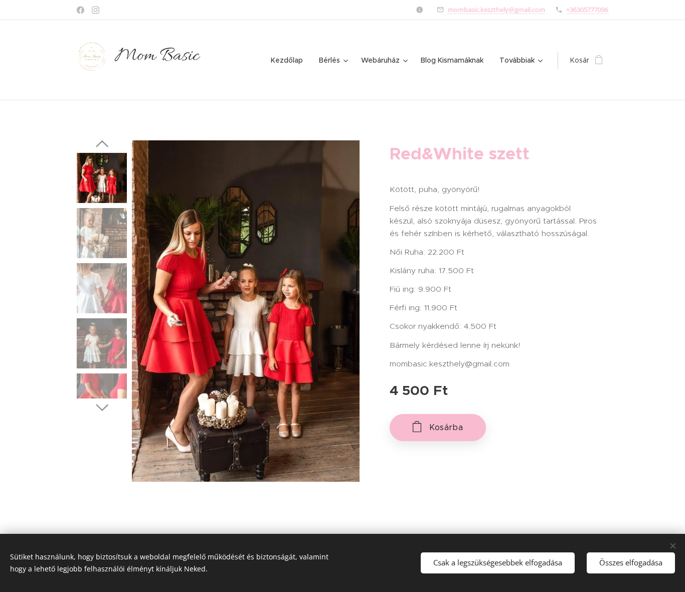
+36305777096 (587, 9)
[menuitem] (289, 60)
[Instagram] (95, 10)
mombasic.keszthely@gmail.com (496, 9)
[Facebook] (80, 10)
